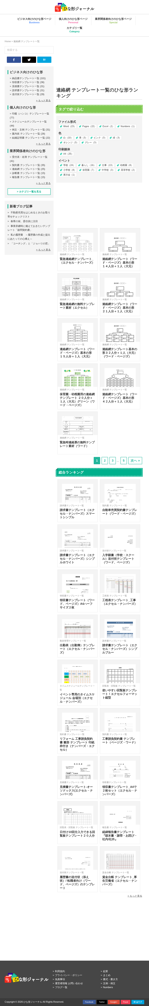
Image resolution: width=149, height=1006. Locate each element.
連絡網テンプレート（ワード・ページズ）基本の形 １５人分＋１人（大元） (77, 352)
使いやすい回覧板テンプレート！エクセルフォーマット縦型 (119, 694)
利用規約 (60, 971)
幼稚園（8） (126, 165)
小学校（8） (69, 170)
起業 (105, 971)
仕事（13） (108, 165)
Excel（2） (108, 126)
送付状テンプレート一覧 (25, 94)
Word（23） (69, 126)
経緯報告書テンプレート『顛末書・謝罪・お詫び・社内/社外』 (119, 835)
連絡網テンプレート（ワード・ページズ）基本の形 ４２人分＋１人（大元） (119, 398)
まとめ (106, 975)
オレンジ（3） (71, 142)
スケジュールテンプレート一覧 (29, 121)
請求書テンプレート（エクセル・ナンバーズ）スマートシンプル (77, 513)
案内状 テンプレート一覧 (26, 133)
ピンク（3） (100, 137)
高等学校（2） (128, 170)
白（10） (68, 137)
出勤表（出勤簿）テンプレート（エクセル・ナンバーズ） (77, 649)
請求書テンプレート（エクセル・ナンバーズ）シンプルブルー (119, 649)
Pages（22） (89, 126)
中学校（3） (108, 170)
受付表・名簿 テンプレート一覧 (29, 157)
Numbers (108, 987)
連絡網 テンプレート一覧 (26, 169)
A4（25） (68, 154)
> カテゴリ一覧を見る (29, 191)
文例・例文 (109, 983)
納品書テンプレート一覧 (25, 78)
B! (44, 59)
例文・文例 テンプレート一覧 (28, 129)
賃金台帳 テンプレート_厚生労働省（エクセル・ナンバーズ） (119, 880)
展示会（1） (69, 175)
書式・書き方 (110, 979)
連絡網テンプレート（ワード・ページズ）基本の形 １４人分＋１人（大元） (119, 262)
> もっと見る (135, 896)
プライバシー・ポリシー (68, 975)
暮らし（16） (88, 165)
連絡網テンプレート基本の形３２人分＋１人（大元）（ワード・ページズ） (119, 352)
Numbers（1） (128, 126)
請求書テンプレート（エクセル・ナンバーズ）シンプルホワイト (77, 558)
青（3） (83, 137)
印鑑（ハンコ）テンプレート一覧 (30, 113)
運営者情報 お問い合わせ (69, 983)
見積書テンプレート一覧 (25, 86)
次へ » (135, 460)
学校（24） (69, 165)
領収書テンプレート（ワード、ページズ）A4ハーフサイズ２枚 (77, 603)
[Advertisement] (99, 66)
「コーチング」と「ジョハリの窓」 (30, 243)
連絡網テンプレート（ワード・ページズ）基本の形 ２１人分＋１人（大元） (119, 307)
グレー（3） (91, 142)
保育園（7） (89, 170)
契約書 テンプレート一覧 (26, 165)
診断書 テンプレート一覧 (26, 173)
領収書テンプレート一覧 (25, 82)
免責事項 (60, 979)
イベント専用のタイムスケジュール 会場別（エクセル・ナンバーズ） (77, 698)
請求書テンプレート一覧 (25, 90)
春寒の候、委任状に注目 (24, 221)
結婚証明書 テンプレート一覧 (28, 137)
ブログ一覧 (61, 987)
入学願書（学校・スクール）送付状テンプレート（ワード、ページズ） (118, 558)
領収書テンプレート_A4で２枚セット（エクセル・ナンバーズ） (119, 790)
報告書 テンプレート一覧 (26, 177)
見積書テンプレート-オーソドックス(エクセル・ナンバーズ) (76, 790)
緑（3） (117, 137)
